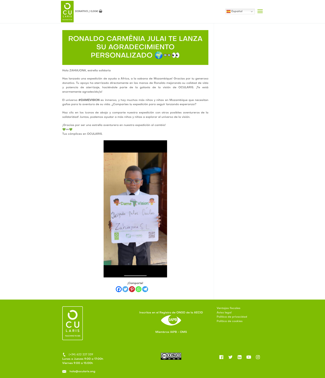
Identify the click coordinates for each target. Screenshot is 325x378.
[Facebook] (119, 289)
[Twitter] (125, 289)
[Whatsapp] (139, 289)
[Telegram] (145, 289)
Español (236, 11)
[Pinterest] (132, 289)
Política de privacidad (232, 317)
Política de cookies (230, 321)
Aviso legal (224, 312)
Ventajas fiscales (228, 308)
